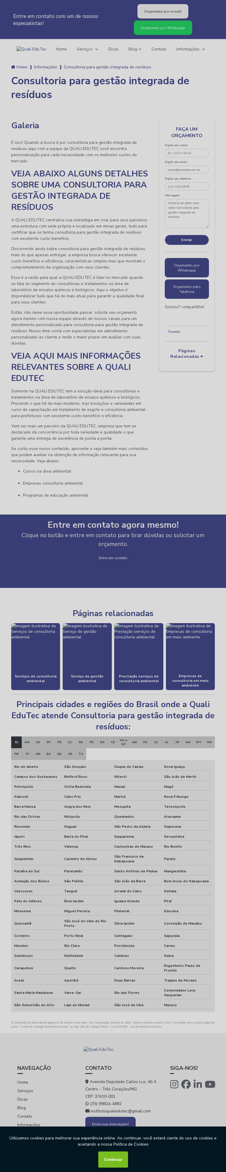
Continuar (113, 1159)
